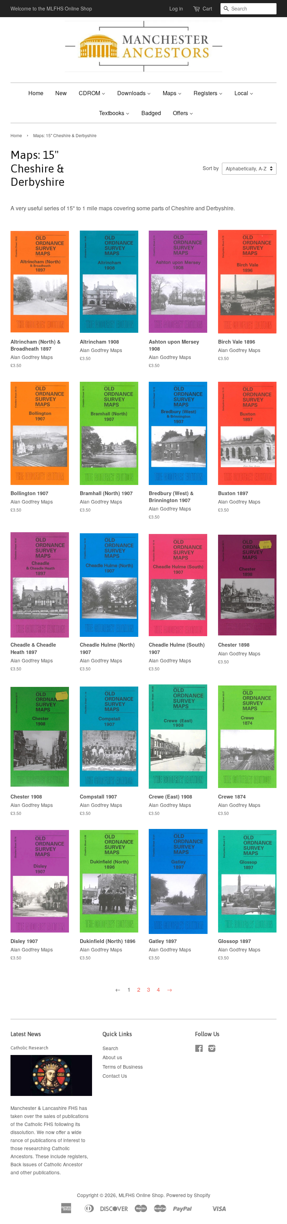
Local (242, 93)
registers (77, 1156)
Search (110, 1047)
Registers (206, 93)
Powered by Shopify (188, 1194)
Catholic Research (29, 1047)
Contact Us (115, 1075)
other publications (39, 1172)
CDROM (90, 93)
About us (112, 1057)
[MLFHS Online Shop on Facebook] (199, 1049)
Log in (176, 8)
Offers (181, 113)
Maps (170, 93)
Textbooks (112, 113)
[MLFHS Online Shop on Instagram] (212, 1049)
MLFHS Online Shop (141, 1194)
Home (35, 93)
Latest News (25, 1034)
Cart (207, 8)
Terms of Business (123, 1066)
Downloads (132, 93)
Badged (151, 113)
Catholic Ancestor (63, 1164)
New (61, 93)
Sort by (211, 167)
